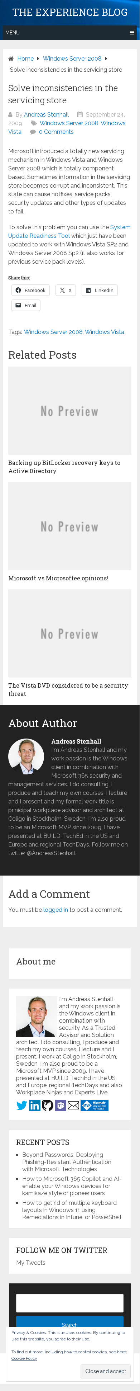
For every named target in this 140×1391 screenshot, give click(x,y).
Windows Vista (104, 332)
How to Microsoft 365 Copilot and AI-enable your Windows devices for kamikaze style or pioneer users (72, 1186)
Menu (12, 33)
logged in (55, 909)
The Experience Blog (69, 12)
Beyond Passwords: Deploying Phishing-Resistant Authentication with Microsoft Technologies (66, 1162)
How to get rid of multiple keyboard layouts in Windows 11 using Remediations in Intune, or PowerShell (71, 1210)
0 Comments (56, 131)
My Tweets (30, 1262)
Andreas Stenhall (46, 114)
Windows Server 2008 (69, 123)
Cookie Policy (24, 1358)
